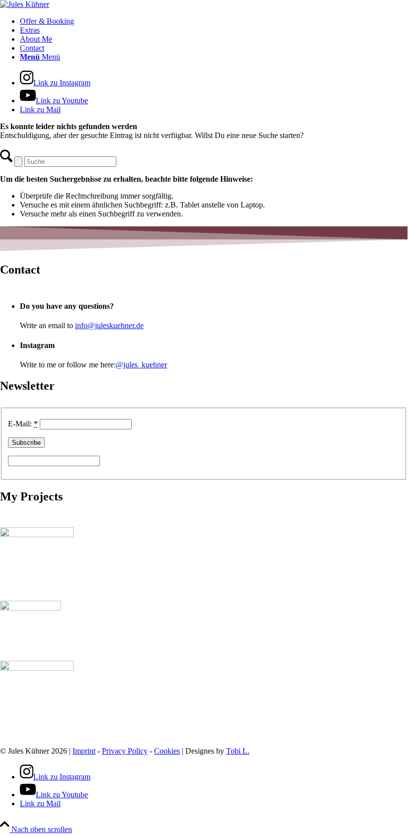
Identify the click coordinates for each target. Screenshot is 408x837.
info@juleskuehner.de (109, 325)
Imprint (84, 751)
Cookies (167, 751)
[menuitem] (214, 21)
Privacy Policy (125, 751)
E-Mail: (23, 423)
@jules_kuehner (141, 364)
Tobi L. (237, 751)
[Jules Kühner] (24, 4)
